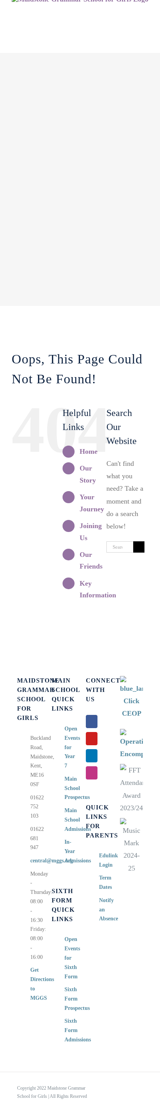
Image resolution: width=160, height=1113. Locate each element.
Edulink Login (104, 860)
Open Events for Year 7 (69, 747)
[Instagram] (91, 772)
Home (88, 451)
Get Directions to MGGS (35, 984)
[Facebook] (91, 721)
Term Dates (104, 882)
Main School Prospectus (69, 788)
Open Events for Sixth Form (69, 957)
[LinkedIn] (91, 755)
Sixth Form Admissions (69, 1030)
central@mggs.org (35, 861)
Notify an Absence (104, 909)
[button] (135, 45)
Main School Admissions (69, 820)
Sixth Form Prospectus (69, 999)
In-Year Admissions (69, 851)
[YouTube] (91, 738)
